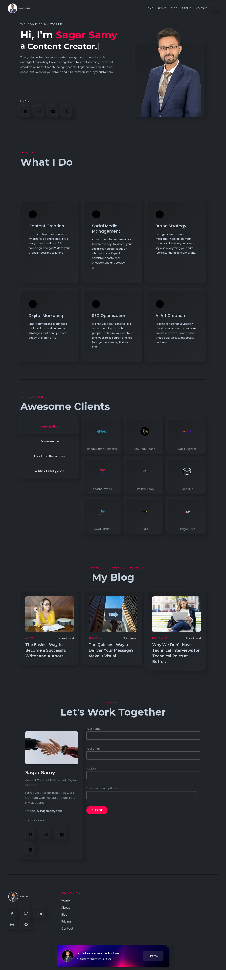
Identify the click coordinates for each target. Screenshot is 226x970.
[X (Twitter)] (67, 112)
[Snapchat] (26, 924)
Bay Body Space (144, 449)
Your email (93, 749)
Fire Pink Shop (145, 489)
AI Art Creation (170, 315)
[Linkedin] (40, 913)
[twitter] (30, 849)
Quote (29, 638)
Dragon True (187, 529)
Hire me (153, 956)
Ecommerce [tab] (50, 441)
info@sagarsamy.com (47, 811)
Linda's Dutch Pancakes (102, 449)
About (162, 8)
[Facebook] (25, 112)
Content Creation (46, 226)
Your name (93, 729)
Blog (174, 8)
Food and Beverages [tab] (49, 456)
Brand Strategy (171, 226)
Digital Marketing (46, 315)
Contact (201, 8)
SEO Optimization (109, 315)
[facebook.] (30, 834)
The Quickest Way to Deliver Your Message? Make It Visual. (111, 650)
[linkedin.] (53, 112)
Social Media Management (106, 228)
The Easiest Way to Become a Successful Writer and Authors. (46, 650)
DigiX (145, 529)
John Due (187, 489)
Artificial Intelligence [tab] (49, 471)
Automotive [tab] (49, 426)
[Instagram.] (46, 834)
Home (149, 8)
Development (160, 638)
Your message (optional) (102, 788)
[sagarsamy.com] (18, 8)
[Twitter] (26, 913)
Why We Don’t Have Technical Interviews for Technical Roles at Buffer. (176, 653)
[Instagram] (39, 112)
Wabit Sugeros (187, 449)
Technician (95, 638)
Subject (91, 768)
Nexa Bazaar (102, 529)
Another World (102, 489)
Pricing (186, 8)
